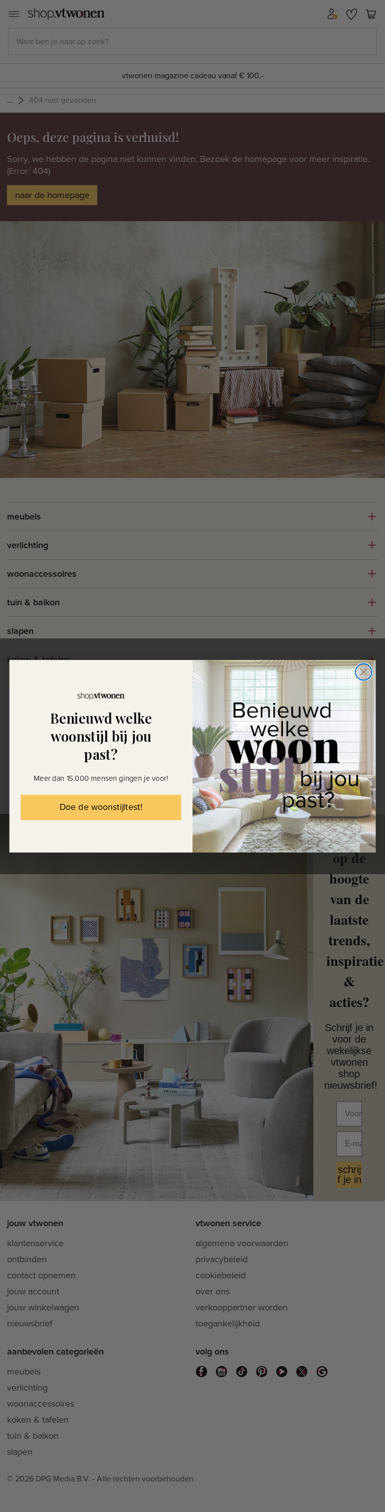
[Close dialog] (363, 671)
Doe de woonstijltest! (101, 807)
